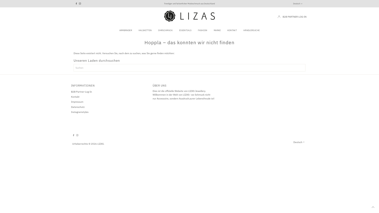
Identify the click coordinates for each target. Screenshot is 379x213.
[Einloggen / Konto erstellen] (279, 16)
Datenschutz (78, 106)
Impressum (77, 101)
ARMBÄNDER (125, 30)
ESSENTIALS (185, 30)
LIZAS (100, 143)
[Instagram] (80, 3)
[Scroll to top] (373, 207)
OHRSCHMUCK (165, 30)
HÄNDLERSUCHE (251, 30)
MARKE (217, 30)
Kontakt (75, 96)
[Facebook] (76, 3)
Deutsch (296, 3)
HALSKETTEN (145, 30)
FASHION (202, 30)
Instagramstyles (80, 111)
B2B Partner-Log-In (81, 91)
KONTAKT (232, 30)
